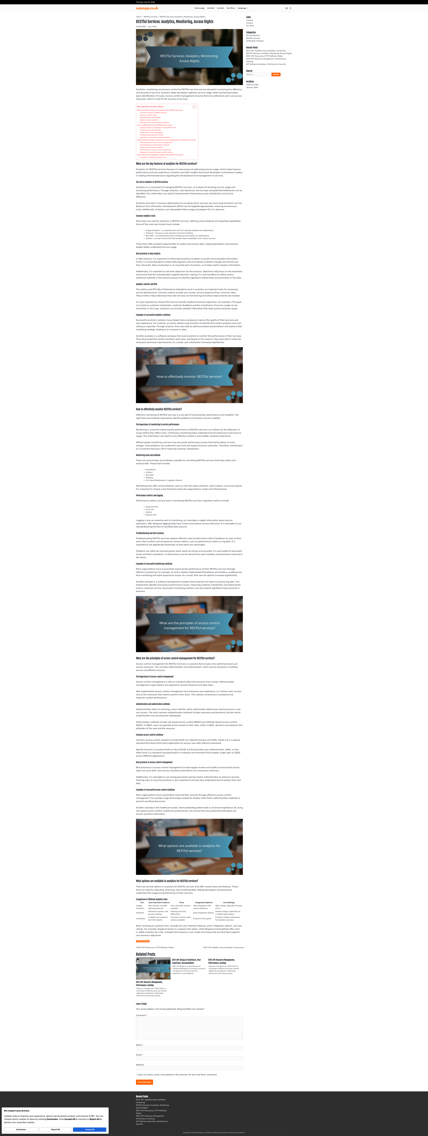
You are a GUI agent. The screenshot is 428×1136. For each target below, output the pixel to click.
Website (140, 1064)
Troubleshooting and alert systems (152, 135)
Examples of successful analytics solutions (154, 122)
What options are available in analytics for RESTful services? (160, 155)
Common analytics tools (148, 115)
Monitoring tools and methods (150, 130)
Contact (220, 8)
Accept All (89, 1129)
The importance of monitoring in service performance (158, 127)
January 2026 (252, 87)
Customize (21, 1129)
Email (139, 1055)
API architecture (253, 35)
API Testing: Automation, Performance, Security (266, 64)
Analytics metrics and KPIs (149, 120)
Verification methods (254, 41)
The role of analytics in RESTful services (153, 112)
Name (139, 1045)
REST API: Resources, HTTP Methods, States (264, 56)
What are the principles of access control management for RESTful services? (166, 140)
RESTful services (143, 941)
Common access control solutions (151, 147)
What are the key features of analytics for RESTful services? (160, 110)
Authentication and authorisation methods (154, 145)
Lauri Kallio (152, 26)
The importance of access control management (156, 142)
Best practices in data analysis (150, 117)
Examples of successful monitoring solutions (155, 137)
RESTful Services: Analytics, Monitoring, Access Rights (269, 53)
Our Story (231, 8)
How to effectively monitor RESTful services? (154, 125)
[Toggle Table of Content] (193, 107)
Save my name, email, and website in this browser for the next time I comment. (177, 1074)
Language (242, 8)
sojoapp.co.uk (147, 8)
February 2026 (252, 85)
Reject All (55, 1129)
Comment (141, 1015)
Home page (200, 8)
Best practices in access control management (155, 150)
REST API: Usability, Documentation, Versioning (266, 51)
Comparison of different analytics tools (153, 157)
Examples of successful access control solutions (156, 152)
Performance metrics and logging (151, 132)
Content (210, 8)
